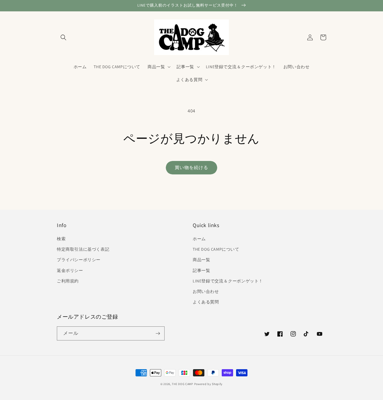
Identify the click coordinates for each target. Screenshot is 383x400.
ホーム (199, 238)
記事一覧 (201, 270)
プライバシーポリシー (79, 259)
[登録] (157, 333)
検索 (61, 238)
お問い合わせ (206, 291)
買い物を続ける (191, 167)
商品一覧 (201, 259)
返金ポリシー (70, 270)
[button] (63, 37)
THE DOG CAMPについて (216, 249)
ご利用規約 (68, 281)
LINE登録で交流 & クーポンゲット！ (228, 281)
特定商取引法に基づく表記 (83, 249)
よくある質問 (206, 302)
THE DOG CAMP (182, 384)
